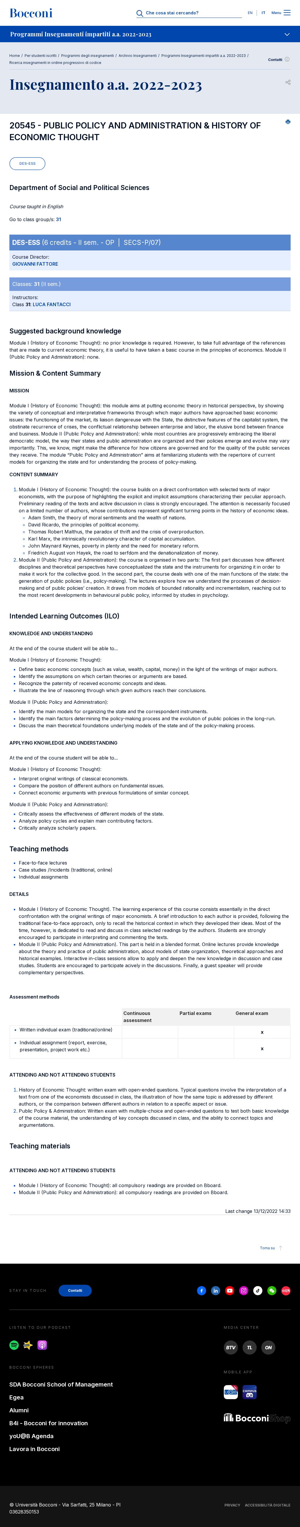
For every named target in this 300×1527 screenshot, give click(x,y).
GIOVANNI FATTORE (35, 264)
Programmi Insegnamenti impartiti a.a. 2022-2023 (203, 55)
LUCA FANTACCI (52, 304)
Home (14, 55)
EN (250, 13)
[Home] (31, 13)
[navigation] (150, 34)
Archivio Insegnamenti (138, 55)
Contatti (275, 59)
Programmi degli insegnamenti (87, 55)
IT (263, 13)
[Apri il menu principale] (287, 13)
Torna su (267, 1248)
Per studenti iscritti (41, 55)
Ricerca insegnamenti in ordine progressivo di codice (55, 62)
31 (58, 219)
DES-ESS (27, 163)
